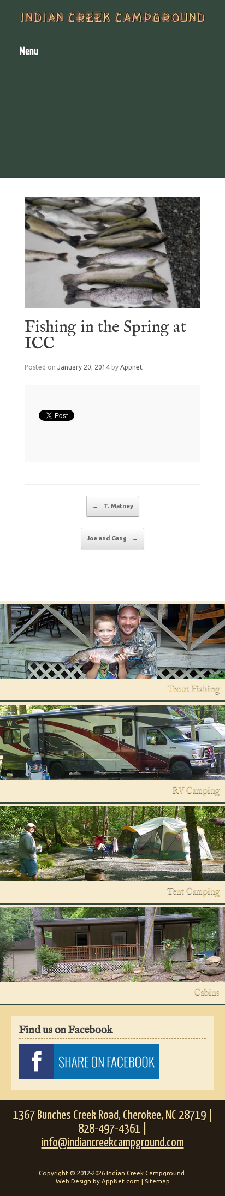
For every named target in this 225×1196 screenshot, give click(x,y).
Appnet (131, 367)
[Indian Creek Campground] (112, 17)
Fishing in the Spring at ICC (105, 335)
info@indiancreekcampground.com (113, 1143)
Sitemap (157, 1181)
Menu (29, 51)
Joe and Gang (112, 538)
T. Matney (112, 506)
